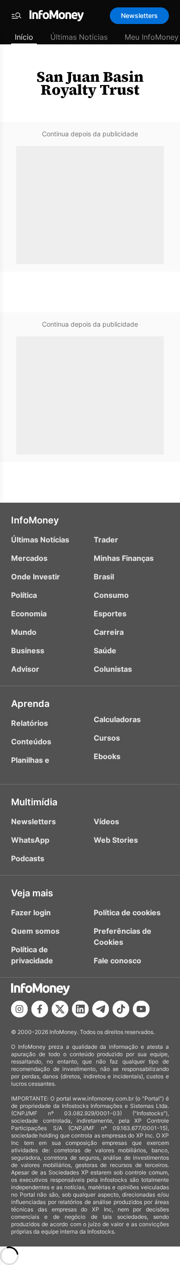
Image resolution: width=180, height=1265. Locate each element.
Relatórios (29, 723)
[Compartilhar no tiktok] (121, 1009)
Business (27, 650)
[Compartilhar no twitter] (60, 1009)
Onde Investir (35, 576)
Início (24, 37)
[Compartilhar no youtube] (141, 1009)
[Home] (57, 15)
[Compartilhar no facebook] (39, 1009)
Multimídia (34, 802)
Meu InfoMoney (152, 37)
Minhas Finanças (124, 558)
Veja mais (32, 893)
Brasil (104, 576)
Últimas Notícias (79, 37)
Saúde (105, 650)
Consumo (111, 595)
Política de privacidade (32, 955)
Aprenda (30, 703)
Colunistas (113, 669)
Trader (106, 539)
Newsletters (139, 15)
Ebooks (107, 756)
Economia (29, 613)
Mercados (29, 558)
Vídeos (106, 821)
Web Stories (116, 840)
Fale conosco (117, 960)
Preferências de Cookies (122, 936)
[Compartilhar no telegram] (100, 1009)
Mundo (23, 632)
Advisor (25, 669)
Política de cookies (127, 912)
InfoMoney (35, 520)
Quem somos (35, 931)
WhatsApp (30, 840)
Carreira (109, 632)
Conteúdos (31, 741)
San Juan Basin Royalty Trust (90, 83)
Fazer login (31, 912)
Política (24, 595)
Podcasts (27, 858)
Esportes (110, 613)
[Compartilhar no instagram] (19, 1009)
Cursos (107, 737)
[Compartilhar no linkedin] (80, 1009)
